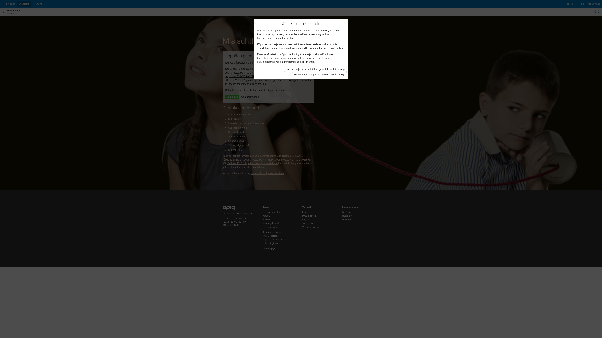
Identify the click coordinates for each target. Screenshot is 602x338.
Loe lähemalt (307, 61)
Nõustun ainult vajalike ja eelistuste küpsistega (319, 74)
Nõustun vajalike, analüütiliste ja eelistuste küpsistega (315, 69)
